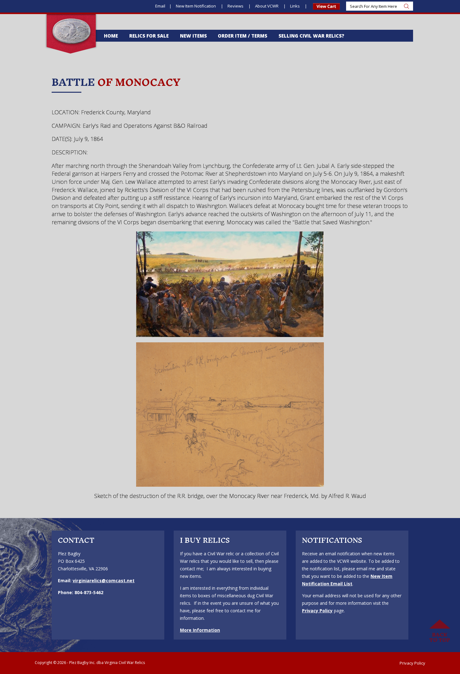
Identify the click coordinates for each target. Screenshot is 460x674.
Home (111, 36)
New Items (193, 36)
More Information (200, 630)
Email (160, 6)
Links (295, 6)
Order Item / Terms (242, 36)
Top (440, 631)
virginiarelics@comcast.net (104, 580)
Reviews (235, 6)
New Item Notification (196, 6)
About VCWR (267, 6)
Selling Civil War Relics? (311, 36)
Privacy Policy (317, 611)
